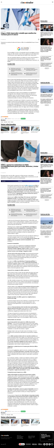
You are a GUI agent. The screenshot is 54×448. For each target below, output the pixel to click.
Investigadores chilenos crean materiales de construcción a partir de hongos (5, 132)
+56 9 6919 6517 (3, 438)
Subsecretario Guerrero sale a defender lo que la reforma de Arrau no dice (46, 34)
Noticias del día (45, 82)
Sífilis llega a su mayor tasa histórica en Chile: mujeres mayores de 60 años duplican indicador (16, 70)
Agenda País (4, 39)
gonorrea (31, 185)
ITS (5, 414)
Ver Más (46, 68)
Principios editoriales (19, 437)
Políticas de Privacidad (20, 438)
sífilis (26, 185)
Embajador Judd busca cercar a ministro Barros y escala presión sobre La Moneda (17, 73)
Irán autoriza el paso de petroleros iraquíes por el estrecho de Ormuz (46, 95)
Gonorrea (2, 414)
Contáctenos (30, 437)
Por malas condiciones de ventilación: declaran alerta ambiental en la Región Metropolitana (46, 101)
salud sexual (8, 414)
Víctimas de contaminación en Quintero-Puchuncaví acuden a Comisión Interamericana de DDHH (46, 65)
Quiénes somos (19, 435)
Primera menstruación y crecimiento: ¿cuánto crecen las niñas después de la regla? (31, 69)
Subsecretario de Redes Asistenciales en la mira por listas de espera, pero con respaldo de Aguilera (25, 132)
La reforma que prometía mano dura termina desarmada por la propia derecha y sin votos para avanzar (45, 58)
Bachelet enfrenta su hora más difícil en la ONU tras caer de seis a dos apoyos (31, 73)
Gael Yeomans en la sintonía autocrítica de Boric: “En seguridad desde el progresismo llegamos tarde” (46, 49)
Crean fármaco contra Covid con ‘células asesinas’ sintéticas (35, 132)
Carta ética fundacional (20, 436)
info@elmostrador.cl (7, 438)
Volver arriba (2, 444)
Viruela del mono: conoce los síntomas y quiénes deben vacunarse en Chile (14, 132)
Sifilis (12, 414)
